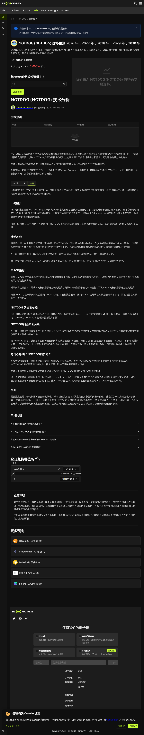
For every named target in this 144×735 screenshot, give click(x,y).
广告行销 (69, 701)
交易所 (81, 686)
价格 (13, 18)
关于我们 (69, 677)
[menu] (3, 25)
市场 (36, 10)
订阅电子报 (14, 10)
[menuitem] (3, 17)
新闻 (80, 677)
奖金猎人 (27, 10)
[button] (75, 424)
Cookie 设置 (93, 730)
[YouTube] (20, 619)
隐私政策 (72, 730)
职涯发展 (69, 682)
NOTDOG (22, 18)
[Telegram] (26, 619)
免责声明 (82, 730)
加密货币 (82, 682)
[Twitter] (14, 619)
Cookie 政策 (112, 719)
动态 (4, 10)
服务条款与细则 (59, 730)
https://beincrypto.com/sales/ (55, 10)
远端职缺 (69, 705)
